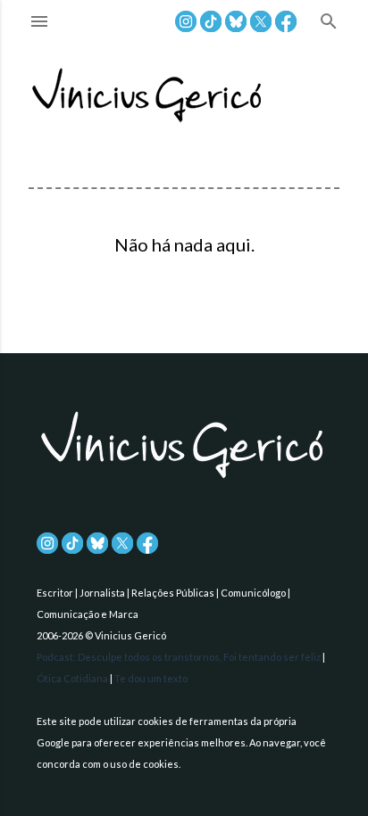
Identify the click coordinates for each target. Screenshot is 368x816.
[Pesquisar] (328, 23)
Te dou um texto (151, 678)
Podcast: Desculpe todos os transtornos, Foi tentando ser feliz (179, 657)
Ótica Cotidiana (73, 678)
